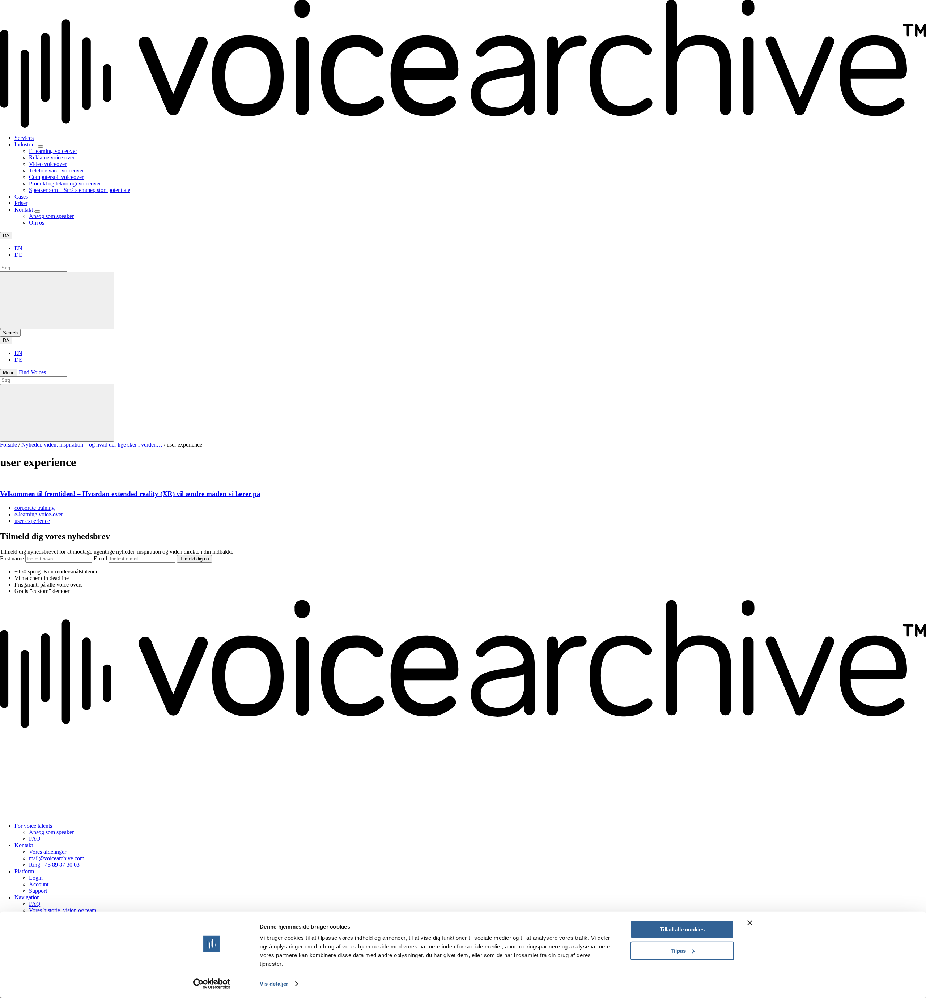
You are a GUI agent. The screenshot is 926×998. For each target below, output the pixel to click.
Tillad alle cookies (682, 929)
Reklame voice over (52, 157)
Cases (21, 196)
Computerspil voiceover (56, 177)
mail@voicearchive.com (56, 858)
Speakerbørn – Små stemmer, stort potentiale (79, 190)
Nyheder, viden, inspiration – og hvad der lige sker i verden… (91, 445)
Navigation (27, 897)
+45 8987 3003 (17, 776)
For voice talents (33, 826)
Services (24, 138)
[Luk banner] (749, 922)
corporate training (34, 508)
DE (18, 255)
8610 (33, 757)
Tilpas (678, 950)
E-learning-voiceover (53, 151)
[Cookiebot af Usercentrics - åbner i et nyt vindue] (211, 983)
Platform (24, 871)
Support (38, 891)
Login (36, 878)
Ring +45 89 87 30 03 (54, 865)
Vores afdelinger (47, 852)
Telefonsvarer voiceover (56, 170)
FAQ (35, 839)
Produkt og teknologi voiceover (65, 183)
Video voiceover (48, 164)
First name (12, 558)
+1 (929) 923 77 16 (22, 813)
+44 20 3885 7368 (21, 795)
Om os (36, 222)
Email (101, 558)
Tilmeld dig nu (194, 559)
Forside (8, 445)
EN (18, 248)
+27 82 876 (14, 757)
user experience (32, 521)
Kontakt (23, 209)
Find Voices (32, 372)
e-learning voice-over (38, 514)
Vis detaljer (274, 984)
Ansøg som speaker (51, 216)
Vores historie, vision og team (62, 910)
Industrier (25, 144)
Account (38, 884)
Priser (20, 203)
